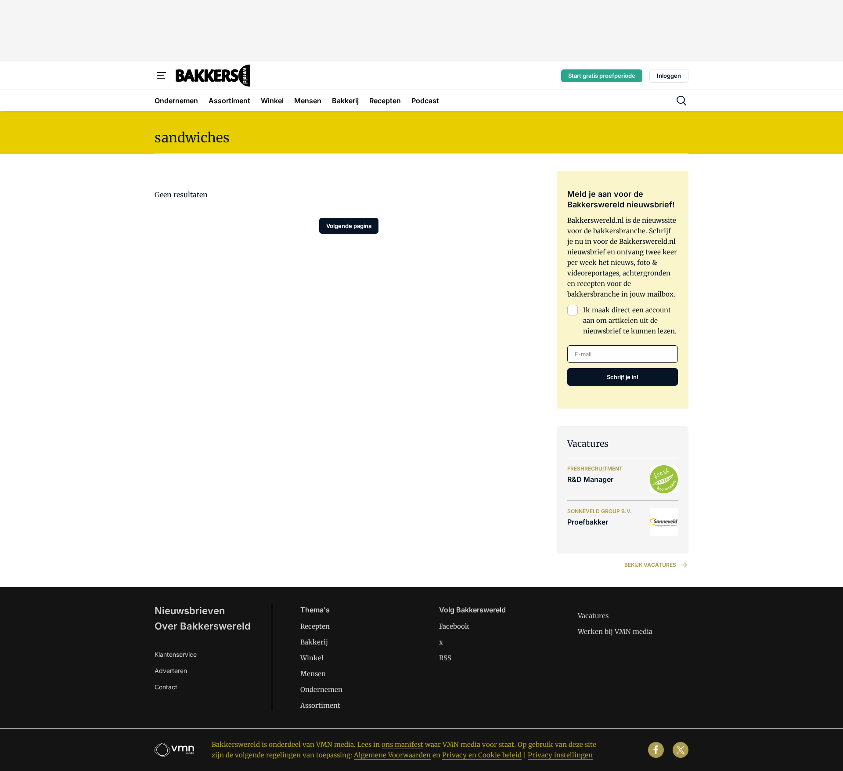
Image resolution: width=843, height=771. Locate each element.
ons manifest (402, 744)
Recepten (315, 626)
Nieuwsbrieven (190, 610)
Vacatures (593, 616)
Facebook (454, 626)
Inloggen (669, 75)
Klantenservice (176, 654)
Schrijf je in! (622, 376)
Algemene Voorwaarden (392, 755)
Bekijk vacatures (650, 564)
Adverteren (171, 670)
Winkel (312, 658)
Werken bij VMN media (615, 631)
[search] (681, 100)
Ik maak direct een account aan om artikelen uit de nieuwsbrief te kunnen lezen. (630, 320)
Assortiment (320, 705)
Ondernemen (321, 689)
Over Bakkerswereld (203, 626)
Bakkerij (314, 642)
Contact (166, 687)
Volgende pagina (348, 225)
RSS (445, 658)
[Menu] (162, 75)
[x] (680, 750)
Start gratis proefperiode (601, 75)
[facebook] (656, 750)
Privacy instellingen (560, 755)
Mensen (313, 674)
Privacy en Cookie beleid (482, 755)
